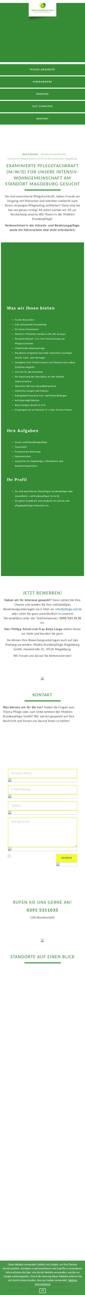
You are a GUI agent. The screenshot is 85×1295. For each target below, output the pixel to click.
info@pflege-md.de (68, 609)
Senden (66, 858)
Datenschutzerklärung (35, 856)
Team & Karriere (30, 154)
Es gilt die (29, 856)
